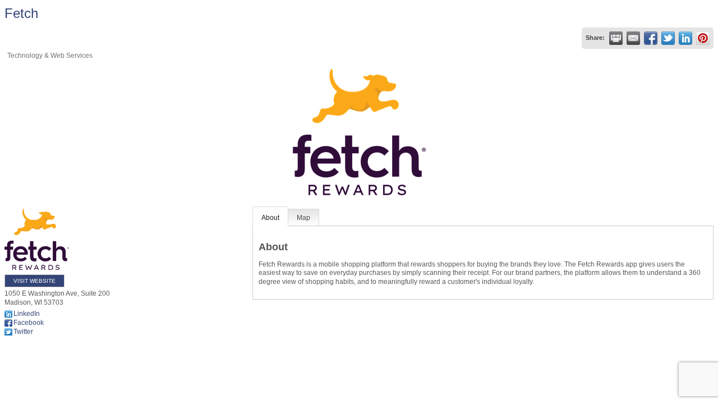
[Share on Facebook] (650, 38)
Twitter (23, 332)
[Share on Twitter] (668, 38)
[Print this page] (616, 38)
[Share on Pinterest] (703, 38)
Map (303, 218)
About (270, 218)
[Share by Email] (633, 38)
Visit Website (34, 281)
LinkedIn (26, 314)
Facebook (28, 323)
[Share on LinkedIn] (685, 38)
